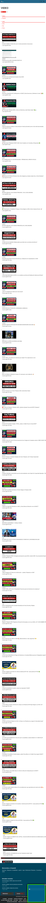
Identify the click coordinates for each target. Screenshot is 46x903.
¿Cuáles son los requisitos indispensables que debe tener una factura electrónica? (19, 242)
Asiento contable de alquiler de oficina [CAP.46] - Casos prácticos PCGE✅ (18, 820)
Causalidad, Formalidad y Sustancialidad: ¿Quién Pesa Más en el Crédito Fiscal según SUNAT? (22, 754)
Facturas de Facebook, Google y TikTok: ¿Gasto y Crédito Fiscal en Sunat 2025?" (19, 423)
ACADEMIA (5, 898)
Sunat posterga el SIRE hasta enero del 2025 (11, 880)
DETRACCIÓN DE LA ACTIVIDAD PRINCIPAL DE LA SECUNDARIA (17, 225)
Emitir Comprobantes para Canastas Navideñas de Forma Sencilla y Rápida (18, 605)
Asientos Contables (18, 898)
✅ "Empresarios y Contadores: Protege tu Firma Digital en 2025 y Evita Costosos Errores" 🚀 (22, 209)
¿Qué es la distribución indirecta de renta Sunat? (12, 291)
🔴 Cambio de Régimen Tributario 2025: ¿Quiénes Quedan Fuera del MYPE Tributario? (20, 407)
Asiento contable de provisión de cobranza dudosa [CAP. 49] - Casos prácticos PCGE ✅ (21, 671)
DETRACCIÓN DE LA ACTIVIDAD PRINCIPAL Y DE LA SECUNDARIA (17, 192)
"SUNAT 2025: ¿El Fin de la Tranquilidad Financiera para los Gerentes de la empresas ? (21, 589)
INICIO (20, 900)
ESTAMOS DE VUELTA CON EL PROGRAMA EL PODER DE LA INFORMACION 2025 (20, 539)
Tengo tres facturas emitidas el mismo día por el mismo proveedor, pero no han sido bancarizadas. (23, 126)
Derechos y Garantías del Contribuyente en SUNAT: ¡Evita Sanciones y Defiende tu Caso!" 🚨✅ (22, 93)
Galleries (16, 900)
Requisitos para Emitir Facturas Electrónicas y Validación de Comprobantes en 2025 (20, 258)
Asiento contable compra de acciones (10, 888)
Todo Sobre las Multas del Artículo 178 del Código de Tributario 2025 (16, 489)
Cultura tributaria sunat (6, 900)
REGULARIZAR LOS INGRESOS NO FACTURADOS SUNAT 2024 (17, 853)
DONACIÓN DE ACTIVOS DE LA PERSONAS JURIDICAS (14, 308)
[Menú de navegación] (41, 1)
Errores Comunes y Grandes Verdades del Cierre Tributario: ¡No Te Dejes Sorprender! (20, 456)
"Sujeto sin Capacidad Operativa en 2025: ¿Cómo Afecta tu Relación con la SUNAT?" (20, 506)
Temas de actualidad (22, 901)
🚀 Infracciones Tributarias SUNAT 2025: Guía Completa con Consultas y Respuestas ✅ (21, 143)
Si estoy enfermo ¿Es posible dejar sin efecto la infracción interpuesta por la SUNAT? (20, 770)
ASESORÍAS (10, 898)
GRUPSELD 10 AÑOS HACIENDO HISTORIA (12, 341)
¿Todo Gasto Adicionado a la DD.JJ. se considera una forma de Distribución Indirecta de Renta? (22, 275)
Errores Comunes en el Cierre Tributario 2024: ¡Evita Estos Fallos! (16, 390)
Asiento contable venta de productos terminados (12, 884)
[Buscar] (44, 1)
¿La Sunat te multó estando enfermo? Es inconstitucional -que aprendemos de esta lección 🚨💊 (22, 787)
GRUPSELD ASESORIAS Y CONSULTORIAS (12, 522)
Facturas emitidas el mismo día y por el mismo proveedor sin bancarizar (17, 43)
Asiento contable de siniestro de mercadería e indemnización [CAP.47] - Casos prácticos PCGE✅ (23, 803)
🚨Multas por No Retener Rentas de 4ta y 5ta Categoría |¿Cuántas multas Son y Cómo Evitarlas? (22, 176)
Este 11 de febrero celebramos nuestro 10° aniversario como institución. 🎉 (18, 374)
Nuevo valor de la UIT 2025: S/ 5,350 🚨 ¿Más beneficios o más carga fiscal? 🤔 (19, 638)
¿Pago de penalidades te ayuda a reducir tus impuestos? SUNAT (16, 688)
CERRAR (45, 885)
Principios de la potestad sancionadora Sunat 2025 (13, 76)
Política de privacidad (12, 901)
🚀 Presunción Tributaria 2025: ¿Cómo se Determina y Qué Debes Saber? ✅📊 (19, 110)
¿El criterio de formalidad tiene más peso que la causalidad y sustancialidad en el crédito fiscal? (22, 737)
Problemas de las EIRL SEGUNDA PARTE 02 (12, 60)
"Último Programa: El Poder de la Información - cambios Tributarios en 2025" (18, 572)
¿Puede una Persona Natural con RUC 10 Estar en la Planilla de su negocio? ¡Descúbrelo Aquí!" (22, 721)
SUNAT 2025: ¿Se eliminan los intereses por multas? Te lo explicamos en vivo (18, 357)
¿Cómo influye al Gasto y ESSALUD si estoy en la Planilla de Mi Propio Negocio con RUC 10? (22, 704)
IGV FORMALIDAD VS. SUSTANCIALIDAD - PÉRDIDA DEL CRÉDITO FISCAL (19, 159)
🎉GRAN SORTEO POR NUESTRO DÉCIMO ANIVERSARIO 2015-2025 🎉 (18, 324)
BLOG (25, 898)
